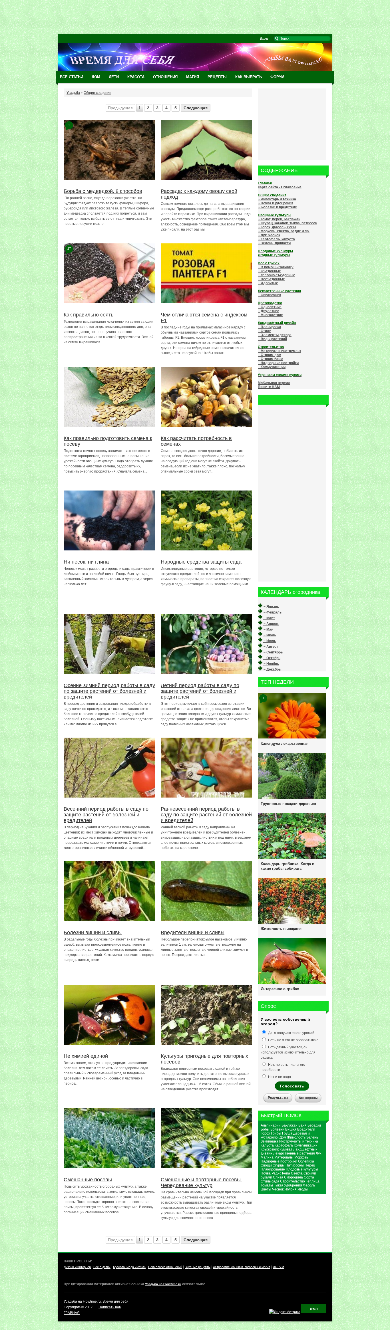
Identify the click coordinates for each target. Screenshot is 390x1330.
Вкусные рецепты (197, 1267)
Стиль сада (270, 1181)
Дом (283, 1137)
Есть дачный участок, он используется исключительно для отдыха (288, 1052)
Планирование (273, 1169)
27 (69, 248)
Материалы (283, 1157)
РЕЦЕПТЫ (217, 77)
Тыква (278, 1185)
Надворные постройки (279, 1161)
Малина (267, 1157)
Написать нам (109, 1307)
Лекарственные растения (294, 1153)
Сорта (309, 1177)
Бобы (265, 1129)
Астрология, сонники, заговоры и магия (241, 1267)
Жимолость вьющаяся (282, 929)
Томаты (267, 1185)
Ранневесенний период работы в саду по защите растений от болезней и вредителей (206, 814)
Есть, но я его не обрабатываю (292, 1040)
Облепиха (306, 1161)
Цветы (266, 1189)
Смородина (293, 1177)
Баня (302, 1125)
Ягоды (302, 1189)
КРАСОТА (135, 77)
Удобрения (293, 1185)
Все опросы (308, 1097)
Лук (318, 1153)
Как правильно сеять (88, 315)
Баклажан (289, 1125)
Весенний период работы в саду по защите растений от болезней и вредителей (106, 814)
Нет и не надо (279, 1077)
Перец (310, 1165)
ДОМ (96, 77)
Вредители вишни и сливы (192, 932)
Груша (287, 1133)
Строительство (292, 1181)
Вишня (290, 1129)
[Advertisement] (195, 17)
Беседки (314, 1125)
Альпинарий (271, 1125)
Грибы (276, 1133)
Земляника (269, 1141)
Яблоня (290, 1189)
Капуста (267, 1145)
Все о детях (101, 1267)
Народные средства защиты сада (201, 562)
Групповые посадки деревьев (288, 804)
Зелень (312, 1137)
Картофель (284, 1145)
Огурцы (279, 1165)
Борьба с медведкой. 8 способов (103, 191)
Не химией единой (86, 1056)
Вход (264, 39)
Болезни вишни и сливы (93, 932)
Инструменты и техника (298, 1141)
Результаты (278, 1098)
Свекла (297, 1173)
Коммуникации (305, 1145)
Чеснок (278, 1189)
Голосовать (292, 1086)
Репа (286, 1173)
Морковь (301, 1157)
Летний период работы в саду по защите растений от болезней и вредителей (200, 691)
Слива (278, 1177)
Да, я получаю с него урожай (290, 1033)
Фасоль (309, 1185)
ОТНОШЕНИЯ (165, 77)
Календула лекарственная (285, 743)
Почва (266, 1173)
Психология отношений (165, 1267)
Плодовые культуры (302, 1169)
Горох (265, 1133)
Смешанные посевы (88, 1179)
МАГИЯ (192, 77)
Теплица (312, 1181)
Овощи (266, 1165)
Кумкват (286, 1149)
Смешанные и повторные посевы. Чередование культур (201, 1182)
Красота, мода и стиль (129, 1267)
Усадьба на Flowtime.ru (163, 1284)
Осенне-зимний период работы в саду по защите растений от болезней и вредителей (109, 691)
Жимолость (296, 1137)
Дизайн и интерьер (77, 1267)
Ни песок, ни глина (86, 562)
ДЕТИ (114, 77)
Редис (276, 1173)
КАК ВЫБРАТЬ (248, 77)
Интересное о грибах (280, 989)
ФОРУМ (277, 77)
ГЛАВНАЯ (72, 1313)
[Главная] (195, 70)
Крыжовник (270, 1149)
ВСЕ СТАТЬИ (71, 77)
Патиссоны (295, 1165)
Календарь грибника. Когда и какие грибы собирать (287, 866)
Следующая (196, 108)
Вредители (306, 1129)
